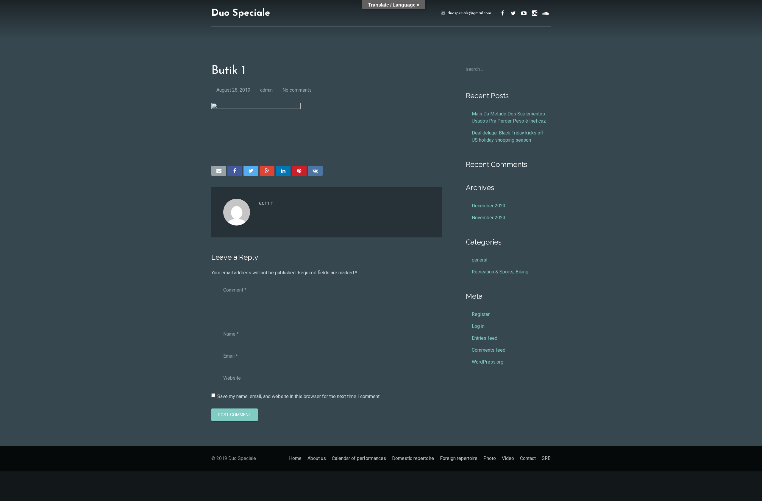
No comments (297, 90)
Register (481, 314)
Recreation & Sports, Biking (500, 272)
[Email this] (218, 171)
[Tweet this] (250, 171)
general (479, 260)
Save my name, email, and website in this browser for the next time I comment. (298, 396)
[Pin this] (299, 171)
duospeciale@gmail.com (469, 13)
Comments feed (488, 350)
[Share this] (234, 171)
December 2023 (488, 206)
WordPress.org (487, 362)
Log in (478, 326)
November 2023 (488, 217)
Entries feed (484, 338)
